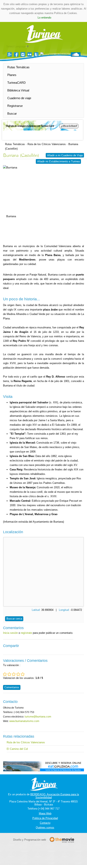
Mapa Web (45, 813)
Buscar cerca (14, 618)
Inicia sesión (10, 632)
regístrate (26, 632)
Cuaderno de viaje (19, 98)
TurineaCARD (16, 82)
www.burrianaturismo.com (24, 721)
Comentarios (11, 687)
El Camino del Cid (17, 748)
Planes (11, 75)
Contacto (45, 822)
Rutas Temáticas (18, 67)
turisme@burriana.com (38, 716)
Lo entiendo (44, 17)
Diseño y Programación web (29, 839)
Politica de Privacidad (45, 818)
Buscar (12, 113)
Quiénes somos (45, 827)
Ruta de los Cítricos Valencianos (47, 144)
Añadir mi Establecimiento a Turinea (58, 161)
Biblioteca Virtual (18, 90)
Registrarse (15, 105)
